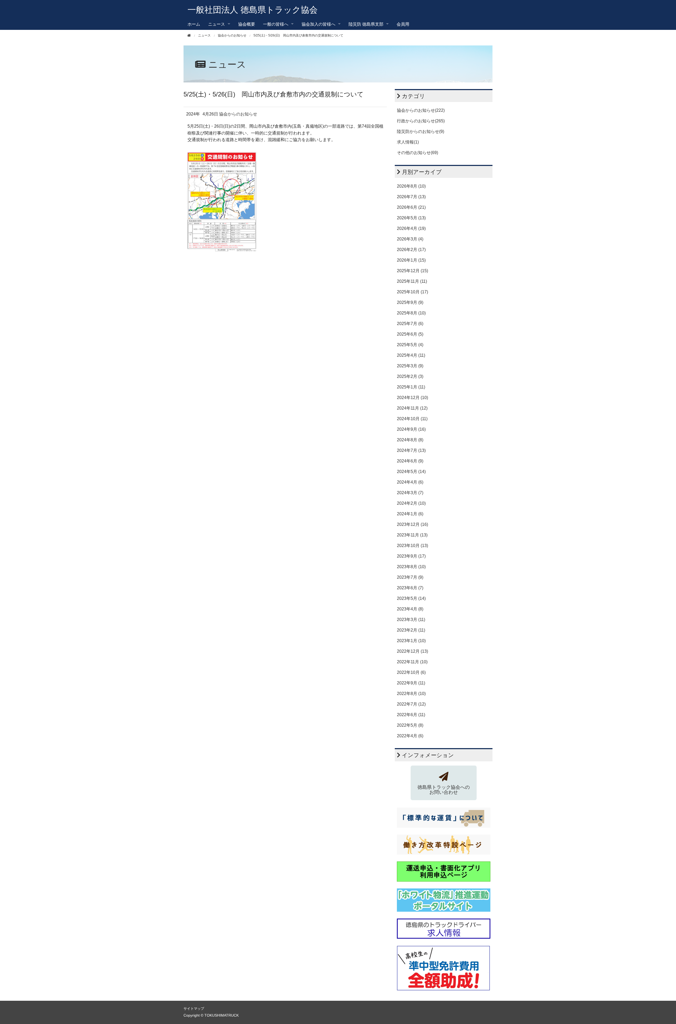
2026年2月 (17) (411, 249)
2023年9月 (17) (411, 556)
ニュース (204, 35)
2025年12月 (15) (412, 270)
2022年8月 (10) (411, 693)
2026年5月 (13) (411, 218)
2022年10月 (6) (411, 672)
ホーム (193, 24)
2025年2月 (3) (410, 376)
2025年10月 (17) (412, 292)
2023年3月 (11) (411, 619)
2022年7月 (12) (411, 704)
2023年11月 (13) (412, 535)
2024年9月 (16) (411, 429)
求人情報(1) (408, 142)
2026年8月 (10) (411, 186)
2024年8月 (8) (410, 440)
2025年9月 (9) (410, 302)
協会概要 (246, 24)
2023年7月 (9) (410, 577)
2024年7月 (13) (411, 450)
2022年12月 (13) (412, 651)
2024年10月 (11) (412, 418)
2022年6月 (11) (411, 714)
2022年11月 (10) (412, 662)
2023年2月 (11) (411, 630)
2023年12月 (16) (412, 524)
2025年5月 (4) (410, 344)
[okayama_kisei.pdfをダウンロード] (222, 201)
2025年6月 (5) (410, 334)
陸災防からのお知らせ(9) (420, 131)
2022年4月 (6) (410, 736)
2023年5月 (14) (411, 598)
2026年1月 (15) (411, 260)
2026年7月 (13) (411, 196)
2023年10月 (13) (412, 545)
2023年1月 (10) (411, 640)
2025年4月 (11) (411, 355)
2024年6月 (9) (410, 461)
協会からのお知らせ (232, 35)
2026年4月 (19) (411, 228)
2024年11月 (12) (412, 408)
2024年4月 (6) (410, 482)
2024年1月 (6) (410, 514)
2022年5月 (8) (410, 725)
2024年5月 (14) (411, 471)
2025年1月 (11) (411, 387)
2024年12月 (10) (412, 397)
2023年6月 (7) (410, 588)
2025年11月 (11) (412, 281)
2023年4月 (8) (410, 609)
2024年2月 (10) (411, 503)
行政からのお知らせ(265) (421, 121)
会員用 (403, 24)
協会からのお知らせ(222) (421, 110)
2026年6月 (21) (411, 207)
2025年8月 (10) (411, 313)
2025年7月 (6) (410, 323)
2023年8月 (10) (411, 566)
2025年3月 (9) (410, 366)
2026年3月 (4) (410, 239)
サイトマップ (194, 1009)
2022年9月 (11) (411, 683)
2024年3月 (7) (410, 492)
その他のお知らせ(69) (417, 152)
